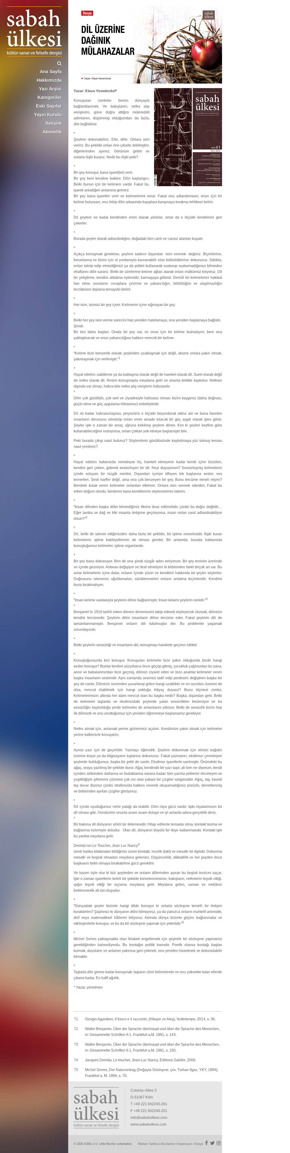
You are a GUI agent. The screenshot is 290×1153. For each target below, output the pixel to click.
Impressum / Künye (190, 1144)
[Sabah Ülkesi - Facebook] (206, 1143)
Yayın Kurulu (48, 114)
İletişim (54, 123)
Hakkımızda (49, 80)
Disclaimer (168, 1144)
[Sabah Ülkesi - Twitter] (212, 1143)
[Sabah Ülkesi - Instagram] (219, 1143)
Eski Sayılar (49, 106)
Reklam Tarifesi (148, 1144)
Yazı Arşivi (50, 88)
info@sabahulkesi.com (148, 1117)
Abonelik (52, 131)
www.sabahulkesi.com (148, 1124)
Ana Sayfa (51, 71)
